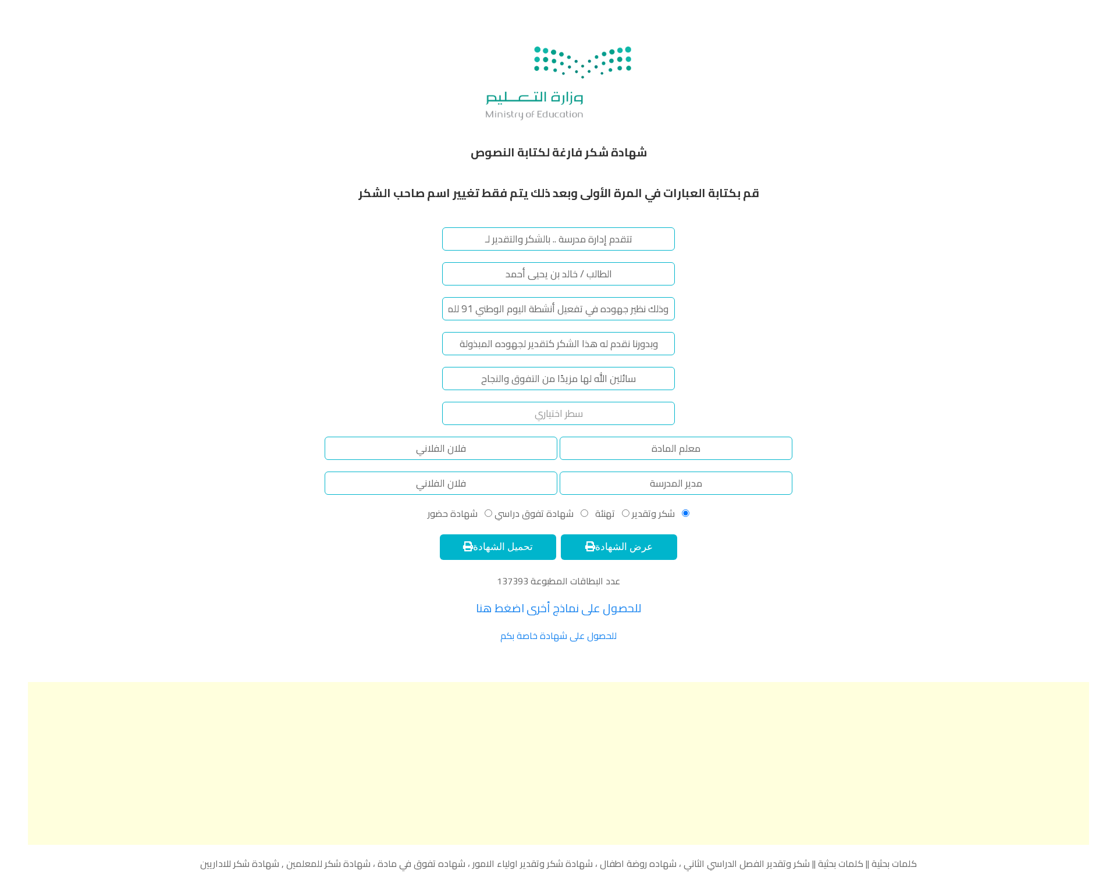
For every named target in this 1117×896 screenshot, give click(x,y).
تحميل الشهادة (503, 546)
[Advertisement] (558, 763)
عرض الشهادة (624, 546)
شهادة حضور (453, 513)
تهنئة (604, 513)
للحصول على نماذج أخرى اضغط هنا (559, 608)
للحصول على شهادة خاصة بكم (558, 635)
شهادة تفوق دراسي (533, 513)
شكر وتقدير (653, 513)
